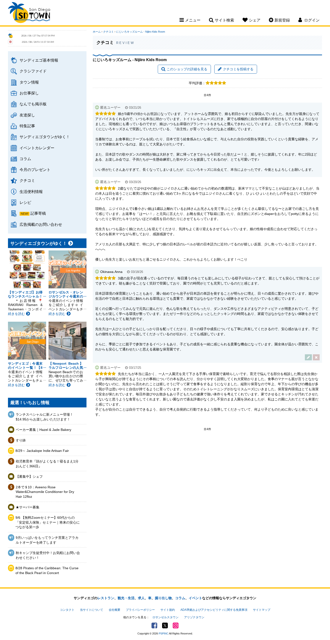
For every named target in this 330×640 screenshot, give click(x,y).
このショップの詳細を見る (187, 69)
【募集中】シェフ (29, 476)
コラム (25, 158)
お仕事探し (29, 93)
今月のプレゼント (35, 169)
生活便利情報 (31, 191)
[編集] (308, 357)
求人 (141, 598)
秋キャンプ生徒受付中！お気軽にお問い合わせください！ (48, 555)
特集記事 (27, 126)
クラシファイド (33, 71)
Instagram (176, 625)
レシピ (25, 202)
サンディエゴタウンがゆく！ (45, 137)
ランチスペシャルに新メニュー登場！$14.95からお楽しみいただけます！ (44, 416)
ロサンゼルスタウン (165, 617)
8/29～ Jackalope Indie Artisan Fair (42, 451)
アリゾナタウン (194, 617)
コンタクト (67, 610)
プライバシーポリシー (140, 610)
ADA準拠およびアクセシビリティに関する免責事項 (213, 610)
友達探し (27, 115)
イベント (195, 598)
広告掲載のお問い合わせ (41, 224)
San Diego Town (29, 13)
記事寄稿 (38, 213)
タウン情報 (29, 82)
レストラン (105, 598)
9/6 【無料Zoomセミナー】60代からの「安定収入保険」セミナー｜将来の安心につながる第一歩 (47, 522)
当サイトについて (91, 610)
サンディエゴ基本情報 (39, 60)
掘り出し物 (163, 598)
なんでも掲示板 (33, 104)
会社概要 (114, 610)
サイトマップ (261, 610)
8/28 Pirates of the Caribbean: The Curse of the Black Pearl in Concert (47, 570)
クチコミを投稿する (238, 69)
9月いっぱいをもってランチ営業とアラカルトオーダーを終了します (47, 540)
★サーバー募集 (27, 507)
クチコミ (27, 180)
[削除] (316, 357)
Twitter (165, 625)
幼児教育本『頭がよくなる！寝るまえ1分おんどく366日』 (47, 463)
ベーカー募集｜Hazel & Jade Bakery (43, 430)
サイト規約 (167, 610)
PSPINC (163, 633)
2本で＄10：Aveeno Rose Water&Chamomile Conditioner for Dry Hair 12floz (45, 491)
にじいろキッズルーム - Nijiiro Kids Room (140, 31)
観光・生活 (126, 598)
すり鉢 (21, 440)
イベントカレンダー (37, 148)
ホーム (97, 31)
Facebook (154, 625)
